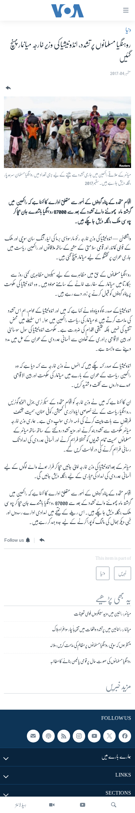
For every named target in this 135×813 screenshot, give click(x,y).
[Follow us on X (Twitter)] (109, 736)
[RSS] (63, 736)
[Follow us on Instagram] (79, 736)
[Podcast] (48, 736)
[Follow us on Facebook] (125, 736)
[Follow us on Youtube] (94, 736)
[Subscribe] (33, 736)
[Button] (7, 88)
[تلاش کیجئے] (114, 805)
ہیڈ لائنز (21, 805)
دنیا (128, 29)
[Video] (52, 805)
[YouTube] (82, 805)
